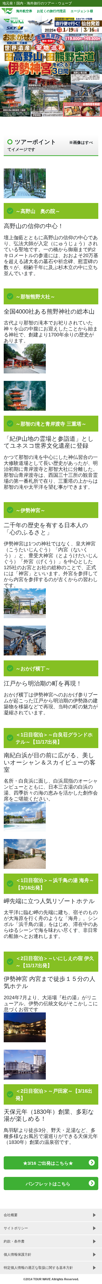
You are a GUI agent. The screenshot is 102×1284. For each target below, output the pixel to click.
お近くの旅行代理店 (51, 11)
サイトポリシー (16, 1228)
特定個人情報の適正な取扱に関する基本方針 (38, 1268)
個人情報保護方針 (17, 1254)
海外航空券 (24, 11)
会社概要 (11, 1215)
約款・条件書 (14, 1241)
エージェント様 (82, 11)
